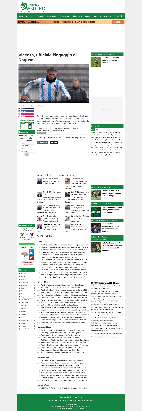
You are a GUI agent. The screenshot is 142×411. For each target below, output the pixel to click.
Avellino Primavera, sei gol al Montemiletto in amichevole (62, 265)
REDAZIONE (61, 400)
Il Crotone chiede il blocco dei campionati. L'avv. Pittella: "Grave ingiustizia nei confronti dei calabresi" (76, 184)
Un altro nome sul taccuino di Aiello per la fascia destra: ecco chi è (65, 370)
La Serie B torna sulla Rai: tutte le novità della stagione (61, 305)
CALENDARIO (70, 400)
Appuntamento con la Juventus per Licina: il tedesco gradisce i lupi (65, 363)
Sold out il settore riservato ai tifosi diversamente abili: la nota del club (66, 368)
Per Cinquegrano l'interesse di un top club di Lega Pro (61, 333)
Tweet (55, 142)
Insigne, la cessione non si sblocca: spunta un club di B (61, 347)
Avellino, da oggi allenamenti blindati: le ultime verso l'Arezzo (63, 378)
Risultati (27, 158)
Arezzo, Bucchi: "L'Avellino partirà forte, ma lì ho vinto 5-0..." (63, 302)
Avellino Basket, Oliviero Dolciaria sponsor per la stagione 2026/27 (65, 290)
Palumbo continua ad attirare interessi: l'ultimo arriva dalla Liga (64, 295)
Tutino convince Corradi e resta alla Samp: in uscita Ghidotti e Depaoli (67, 373)
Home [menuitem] (21, 16)
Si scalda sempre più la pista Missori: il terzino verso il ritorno (63, 320)
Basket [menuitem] (87, 16)
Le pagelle (95, 187)
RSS (91, 400)
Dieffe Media (73, 404)
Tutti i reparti (24, 151)
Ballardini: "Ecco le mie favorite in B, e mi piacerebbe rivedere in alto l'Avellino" (70, 270)
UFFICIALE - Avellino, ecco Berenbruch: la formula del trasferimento (66, 388)
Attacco (23, 148)
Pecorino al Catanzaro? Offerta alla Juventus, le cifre (60, 287)
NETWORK (52, 400)
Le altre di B (96, 220)
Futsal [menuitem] (116, 16)
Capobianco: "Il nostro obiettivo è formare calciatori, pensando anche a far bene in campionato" (76, 310)
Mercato (94, 54)
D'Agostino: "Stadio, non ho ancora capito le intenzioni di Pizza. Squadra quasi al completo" (75, 252)
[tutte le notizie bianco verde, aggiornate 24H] (32, 6)
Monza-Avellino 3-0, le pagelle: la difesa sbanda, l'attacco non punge (112, 193)
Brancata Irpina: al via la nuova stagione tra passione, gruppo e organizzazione (70, 322)
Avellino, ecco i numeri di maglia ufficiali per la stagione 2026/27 (64, 255)
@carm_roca (60, 130)
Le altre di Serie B (48, 129)
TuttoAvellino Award (99, 237)
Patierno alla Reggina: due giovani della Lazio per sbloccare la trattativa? (68, 380)
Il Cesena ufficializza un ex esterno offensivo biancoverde (62, 360)
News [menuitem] (95, 16)
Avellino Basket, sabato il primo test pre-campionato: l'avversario (64, 345)
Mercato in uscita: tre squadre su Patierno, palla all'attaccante (63, 307)
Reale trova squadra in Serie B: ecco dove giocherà (60, 365)
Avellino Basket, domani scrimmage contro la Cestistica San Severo (66, 250)
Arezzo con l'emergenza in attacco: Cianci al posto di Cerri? (63, 312)
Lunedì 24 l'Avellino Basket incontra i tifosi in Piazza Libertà (63, 277)
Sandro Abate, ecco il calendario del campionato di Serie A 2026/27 (66, 267)
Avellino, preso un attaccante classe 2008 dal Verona (60, 338)
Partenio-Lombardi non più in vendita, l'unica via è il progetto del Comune (68, 300)
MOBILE (86, 400)
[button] (27, 154)
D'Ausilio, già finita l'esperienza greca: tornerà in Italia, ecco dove (65, 315)
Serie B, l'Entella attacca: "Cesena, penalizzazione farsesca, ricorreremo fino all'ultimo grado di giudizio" (49, 197)
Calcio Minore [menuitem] (105, 16)
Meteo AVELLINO (27, 245)
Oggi (92, 129)
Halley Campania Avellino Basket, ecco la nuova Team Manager (64, 247)
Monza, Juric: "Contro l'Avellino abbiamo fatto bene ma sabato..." (65, 292)
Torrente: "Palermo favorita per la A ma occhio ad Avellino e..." (63, 317)
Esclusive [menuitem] (40, 16)
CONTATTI (79, 400)
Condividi (43, 142)
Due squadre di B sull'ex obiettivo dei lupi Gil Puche (60, 350)
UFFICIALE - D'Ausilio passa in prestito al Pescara (59, 257)
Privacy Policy (77, 397)
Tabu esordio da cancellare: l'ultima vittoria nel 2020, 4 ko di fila (64, 343)
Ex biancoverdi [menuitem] (64, 16)
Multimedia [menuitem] (77, 16)
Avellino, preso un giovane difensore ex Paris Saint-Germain (63, 285)
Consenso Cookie (66, 397)
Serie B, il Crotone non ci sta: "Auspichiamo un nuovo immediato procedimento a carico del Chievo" (77, 197)
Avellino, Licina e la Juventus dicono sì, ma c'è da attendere (63, 330)
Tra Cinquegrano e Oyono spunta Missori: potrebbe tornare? (63, 352)
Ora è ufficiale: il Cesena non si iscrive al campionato (80, 218)
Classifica (23, 270)
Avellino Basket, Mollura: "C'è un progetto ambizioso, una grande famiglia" (68, 375)
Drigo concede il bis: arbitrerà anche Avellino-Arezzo (60, 335)
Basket (94, 204)
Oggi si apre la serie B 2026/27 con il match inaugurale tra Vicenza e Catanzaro (70, 272)
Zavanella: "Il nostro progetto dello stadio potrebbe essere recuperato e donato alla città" (73, 262)
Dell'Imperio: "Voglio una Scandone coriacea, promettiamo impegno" (66, 340)
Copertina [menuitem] (30, 16)
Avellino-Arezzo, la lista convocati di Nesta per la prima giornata (64, 245)
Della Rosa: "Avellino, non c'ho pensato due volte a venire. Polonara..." (67, 297)
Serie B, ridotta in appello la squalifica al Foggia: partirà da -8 (51, 218)
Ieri (97, 129)
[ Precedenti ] (27, 239)
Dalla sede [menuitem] (51, 16)
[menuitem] (121, 16)
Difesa (22, 143)
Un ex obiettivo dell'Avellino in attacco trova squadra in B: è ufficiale (66, 260)
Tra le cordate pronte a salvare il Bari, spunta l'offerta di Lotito (51, 181)
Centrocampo (25, 145)
